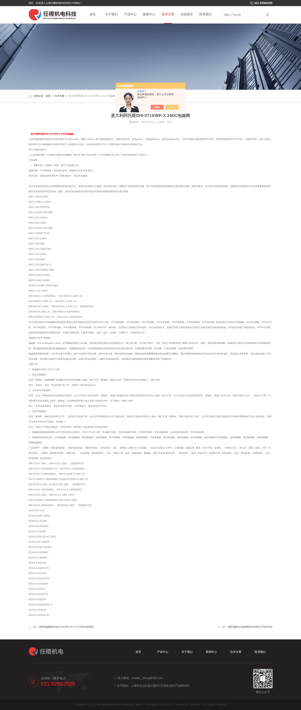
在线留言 (186, 14)
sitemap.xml (181, 704)
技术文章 (168, 14)
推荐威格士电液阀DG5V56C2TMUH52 (250, 626)
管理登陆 (222, 704)
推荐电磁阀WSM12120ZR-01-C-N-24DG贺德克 (66, 626)
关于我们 (111, 14)
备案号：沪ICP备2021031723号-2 (154, 704)
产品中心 (130, 14)
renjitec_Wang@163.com (147, 678)
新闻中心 (149, 14)
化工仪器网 (209, 704)
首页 (93, 14)
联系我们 (205, 14)
